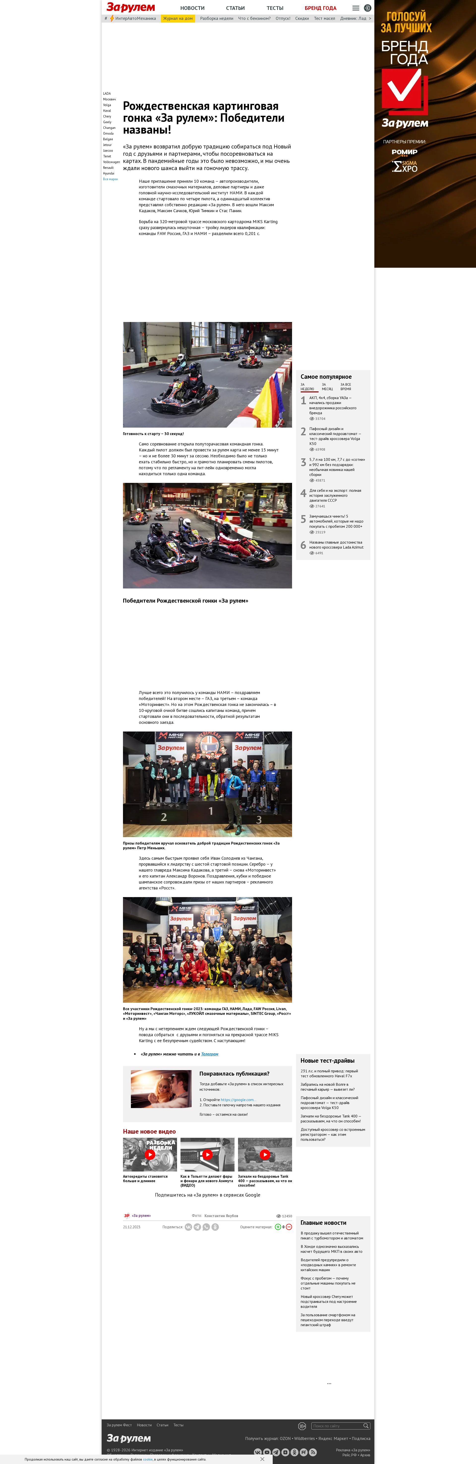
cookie (148, 1459)
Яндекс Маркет (333, 1438)
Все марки (110, 179)
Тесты (275, 7)
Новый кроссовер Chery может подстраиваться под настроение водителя (329, 1301)
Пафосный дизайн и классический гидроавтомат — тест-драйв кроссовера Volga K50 (335, 436)
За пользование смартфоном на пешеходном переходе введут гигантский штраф (328, 1319)
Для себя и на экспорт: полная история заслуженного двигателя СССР (335, 495)
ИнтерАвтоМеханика (135, 18)
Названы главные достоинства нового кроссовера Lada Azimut (336, 545)
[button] (262, 1459)
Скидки (302, 18)
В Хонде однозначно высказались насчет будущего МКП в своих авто (331, 1249)
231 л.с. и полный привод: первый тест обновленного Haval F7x (329, 1073)
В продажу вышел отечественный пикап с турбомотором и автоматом (332, 1235)
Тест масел (324, 18)
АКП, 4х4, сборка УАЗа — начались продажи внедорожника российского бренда (333, 405)
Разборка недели (216, 18)
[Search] (366, 1426)
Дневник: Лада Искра (361, 18)
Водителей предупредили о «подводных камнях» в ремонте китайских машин (328, 1264)
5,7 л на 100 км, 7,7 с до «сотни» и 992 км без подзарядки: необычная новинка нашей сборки (337, 467)
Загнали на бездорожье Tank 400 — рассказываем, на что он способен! (331, 1118)
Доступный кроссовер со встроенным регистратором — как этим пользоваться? (333, 1134)
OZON (285, 1438)
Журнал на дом (178, 18)
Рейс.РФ (349, 1454)
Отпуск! (283, 18)
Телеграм (209, 1054)
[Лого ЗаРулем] (131, 7)
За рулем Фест (119, 1424)
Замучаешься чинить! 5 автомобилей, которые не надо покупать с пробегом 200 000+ (336, 521)
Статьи (235, 7)
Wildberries (304, 1438)
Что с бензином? (254, 18)
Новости (192, 7)
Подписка (361, 1438)
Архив (365, 1454)
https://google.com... (238, 1099)
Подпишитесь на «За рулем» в (207, 1195)
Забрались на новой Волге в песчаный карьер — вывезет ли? (328, 1087)
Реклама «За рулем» (353, 1449)
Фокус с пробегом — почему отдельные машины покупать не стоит (328, 1283)
